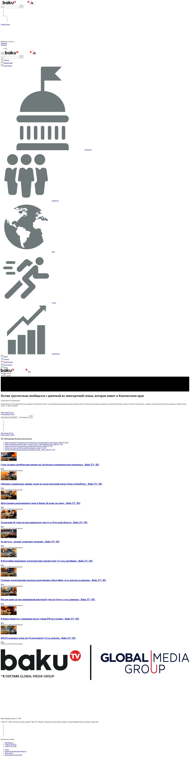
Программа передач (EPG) (13, 755)
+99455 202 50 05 (10, 744)
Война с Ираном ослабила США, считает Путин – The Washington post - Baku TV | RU (34, 444)
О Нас (7, 749)
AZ (6, 48)
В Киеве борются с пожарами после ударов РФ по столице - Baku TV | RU (40, 618)
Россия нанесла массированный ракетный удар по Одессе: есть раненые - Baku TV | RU (48, 599)
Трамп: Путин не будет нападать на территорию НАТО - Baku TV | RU (29, 446)
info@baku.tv (9, 742)
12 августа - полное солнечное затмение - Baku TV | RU (30, 541)
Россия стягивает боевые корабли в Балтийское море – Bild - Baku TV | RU (30, 450)
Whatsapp (4, 43)
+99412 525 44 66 (10, 746)
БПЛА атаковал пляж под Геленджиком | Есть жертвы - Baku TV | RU (38, 638)
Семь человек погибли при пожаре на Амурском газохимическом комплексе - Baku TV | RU (50, 464)
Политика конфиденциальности (15, 751)
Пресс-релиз (9, 753)
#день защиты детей (7, 414)
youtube (8, 376)
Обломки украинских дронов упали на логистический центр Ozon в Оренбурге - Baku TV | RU (51, 484)
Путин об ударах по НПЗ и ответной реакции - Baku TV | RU (25, 448)
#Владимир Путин (7, 412)
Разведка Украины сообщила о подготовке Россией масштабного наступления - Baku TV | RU (36, 442)
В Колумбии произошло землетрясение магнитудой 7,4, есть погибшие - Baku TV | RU (47, 561)
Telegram (4, 45)
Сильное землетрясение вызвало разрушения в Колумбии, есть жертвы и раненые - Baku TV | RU (53, 580)
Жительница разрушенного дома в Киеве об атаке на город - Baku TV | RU (40, 503)
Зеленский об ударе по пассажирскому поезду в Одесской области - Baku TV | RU (44, 522)
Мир (29, 371)
